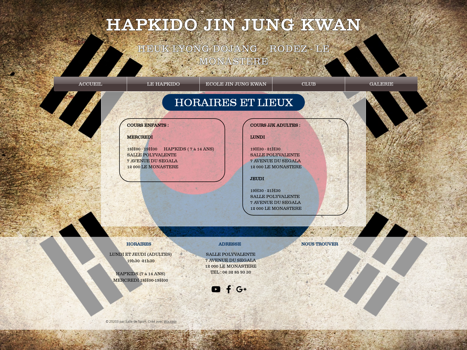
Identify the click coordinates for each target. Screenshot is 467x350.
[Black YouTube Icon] (216, 289)
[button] (163, 84)
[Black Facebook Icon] (228, 289)
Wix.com (170, 321)
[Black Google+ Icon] (241, 289)
